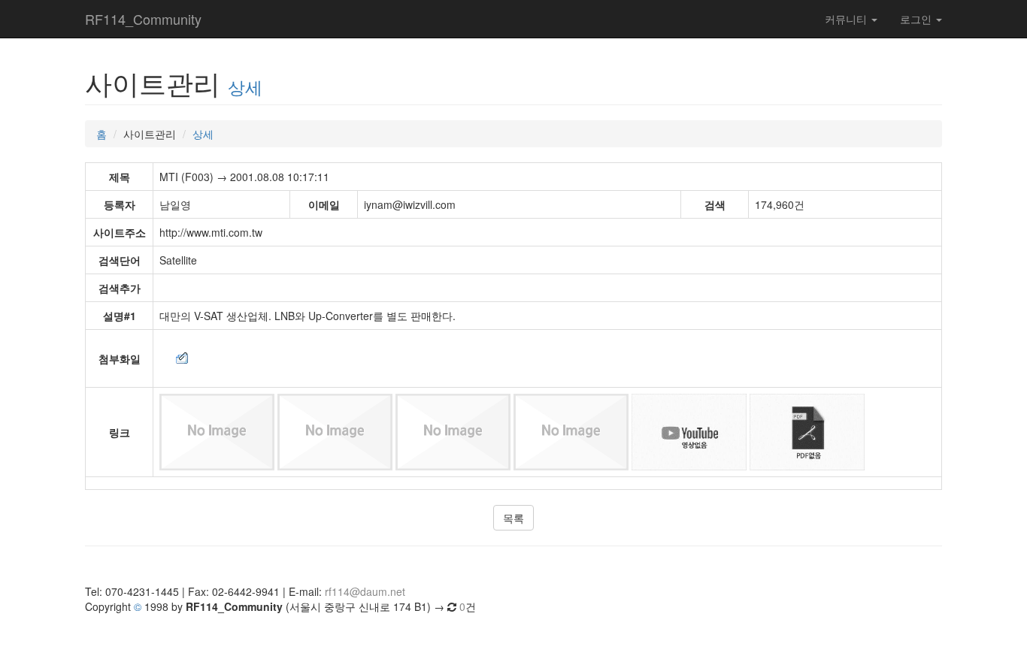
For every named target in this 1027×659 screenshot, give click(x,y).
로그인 (917, 18)
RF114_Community (143, 19)
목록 (513, 517)
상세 (245, 86)
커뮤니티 (847, 18)
